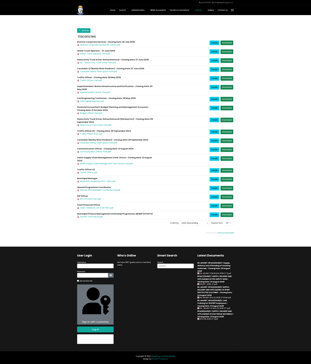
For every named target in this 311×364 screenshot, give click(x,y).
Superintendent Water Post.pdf (95, 92)
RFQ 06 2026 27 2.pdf (209, 319)
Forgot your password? (88, 337)
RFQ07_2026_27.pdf (208, 284)
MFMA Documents (158, 10)
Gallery (211, 10)
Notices (198, 10)
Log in (95, 329)
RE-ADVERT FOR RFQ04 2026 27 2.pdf (215, 273)
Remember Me (86, 281)
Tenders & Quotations (179, 10)
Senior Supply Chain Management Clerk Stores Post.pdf (106, 163)
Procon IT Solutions (160, 359)
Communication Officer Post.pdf (95, 151)
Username (81, 262)
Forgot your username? (89, 341)
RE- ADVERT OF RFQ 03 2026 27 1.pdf (215, 308)
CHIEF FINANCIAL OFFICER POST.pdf (96, 207)
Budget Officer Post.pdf (91, 113)
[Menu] (232, 10)
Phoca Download (226, 232)
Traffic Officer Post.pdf (91, 80)
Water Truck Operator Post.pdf (95, 53)
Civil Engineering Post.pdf (92, 101)
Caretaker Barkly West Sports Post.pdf (98, 71)
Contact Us (223, 10)
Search (160, 262)
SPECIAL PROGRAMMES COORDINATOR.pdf (100, 190)
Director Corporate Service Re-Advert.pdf (100, 44)
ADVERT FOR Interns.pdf (91, 216)
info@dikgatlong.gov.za (223, 2)
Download (227, 42)
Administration (137, 10)
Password (81, 271)
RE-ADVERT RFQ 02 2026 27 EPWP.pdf (215, 297)
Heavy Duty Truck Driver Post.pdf (96, 125)
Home (112, 10)
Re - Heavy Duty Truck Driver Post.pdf (98, 62)
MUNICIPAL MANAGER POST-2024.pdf (97, 181)
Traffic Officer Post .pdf (91, 133)
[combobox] (175, 266)
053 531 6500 (206, 2)
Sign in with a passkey (95, 321)
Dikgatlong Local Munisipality (163, 356)
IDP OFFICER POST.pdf (90, 199)
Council (122, 10)
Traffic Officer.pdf (88, 172)
